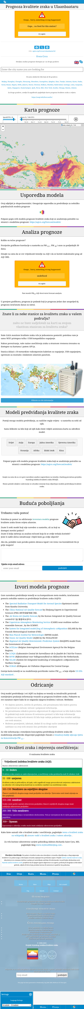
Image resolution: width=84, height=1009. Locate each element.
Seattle (55, 88)
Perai (38, 88)
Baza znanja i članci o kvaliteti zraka (40, 913)
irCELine (13, 647)
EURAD (12, 666)
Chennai (37, 85)
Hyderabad (58, 85)
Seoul (3, 85)
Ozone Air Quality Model (20, 638)
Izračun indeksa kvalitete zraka (40, 930)
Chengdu (18, 81)
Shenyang (26, 81)
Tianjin (62, 81)
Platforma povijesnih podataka (41, 939)
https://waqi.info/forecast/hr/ (42, 97)
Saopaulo (78, 85)
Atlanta (74, 88)
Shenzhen (34, 81)
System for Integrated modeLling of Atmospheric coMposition (38, 628)
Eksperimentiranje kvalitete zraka (40, 916)
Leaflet (40, 187)
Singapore (16, 88)
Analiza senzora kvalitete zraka (40, 918)
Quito (9, 88)
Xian (57, 81)
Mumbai (50, 85)
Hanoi (31, 85)
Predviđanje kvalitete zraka (40, 932)
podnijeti (62, 975)
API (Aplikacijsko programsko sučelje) (41, 936)
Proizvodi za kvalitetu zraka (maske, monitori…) (41, 934)
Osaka (80, 81)
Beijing (4, 81)
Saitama (69, 81)
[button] (42, 154)
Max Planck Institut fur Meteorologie (26, 634)
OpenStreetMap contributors (59, 187)
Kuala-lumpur (26, 88)
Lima (72, 85)
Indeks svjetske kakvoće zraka (72, 858)
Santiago (67, 85)
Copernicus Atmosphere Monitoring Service (29, 622)
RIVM (12, 656)
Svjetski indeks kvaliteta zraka (12, 863)
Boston (67, 88)
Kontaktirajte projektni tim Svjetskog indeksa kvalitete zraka (41, 901)
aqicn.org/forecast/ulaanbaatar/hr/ (44, 51)
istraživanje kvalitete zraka (40, 908)
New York (48, 88)
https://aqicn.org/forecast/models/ (45, 222)
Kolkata (43, 85)
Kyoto (75, 81)
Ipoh (33, 88)
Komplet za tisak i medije (41, 904)
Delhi (19, 85)
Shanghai (11, 81)
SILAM (12, 659)
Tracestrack (80, 187)
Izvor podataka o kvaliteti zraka (40, 928)
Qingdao (52, 81)
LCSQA (12, 653)
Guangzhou (43, 81)
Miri (42, 88)
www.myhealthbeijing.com (49, 845)
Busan (8, 85)
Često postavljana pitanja (40, 922)
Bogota (14, 85)
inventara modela (40, 519)
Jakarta (25, 85)
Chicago (62, 88)
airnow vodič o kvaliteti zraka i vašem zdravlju (49, 835)
